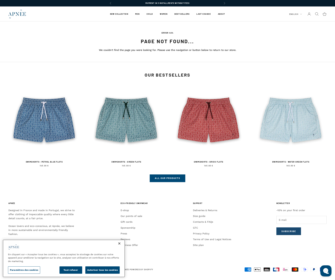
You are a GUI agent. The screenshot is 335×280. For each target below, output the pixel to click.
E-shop (125, 210)
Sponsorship (128, 227)
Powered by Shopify (141, 269)
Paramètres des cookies (24, 270)
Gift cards (126, 221)
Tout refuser (71, 270)
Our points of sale (131, 216)
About (221, 14)
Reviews (125, 239)
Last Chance (203, 14)
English (293, 14)
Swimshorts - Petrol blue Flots (44, 162)
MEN (137, 14)
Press (124, 233)
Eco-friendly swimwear (134, 203)
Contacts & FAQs (203, 221)
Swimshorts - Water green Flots (290, 162)
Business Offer (129, 245)
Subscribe (288, 231)
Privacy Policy (201, 233)
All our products (167, 178)
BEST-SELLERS (182, 14)
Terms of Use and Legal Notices (212, 239)
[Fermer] (119, 243)
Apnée (11, 203)
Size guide (199, 216)
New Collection (119, 14)
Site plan (198, 245)
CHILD (150, 14)
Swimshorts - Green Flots (126, 162)
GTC (195, 227)
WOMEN (163, 14)
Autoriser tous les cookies (102, 270)
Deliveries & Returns (205, 210)
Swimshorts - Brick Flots (208, 162)
